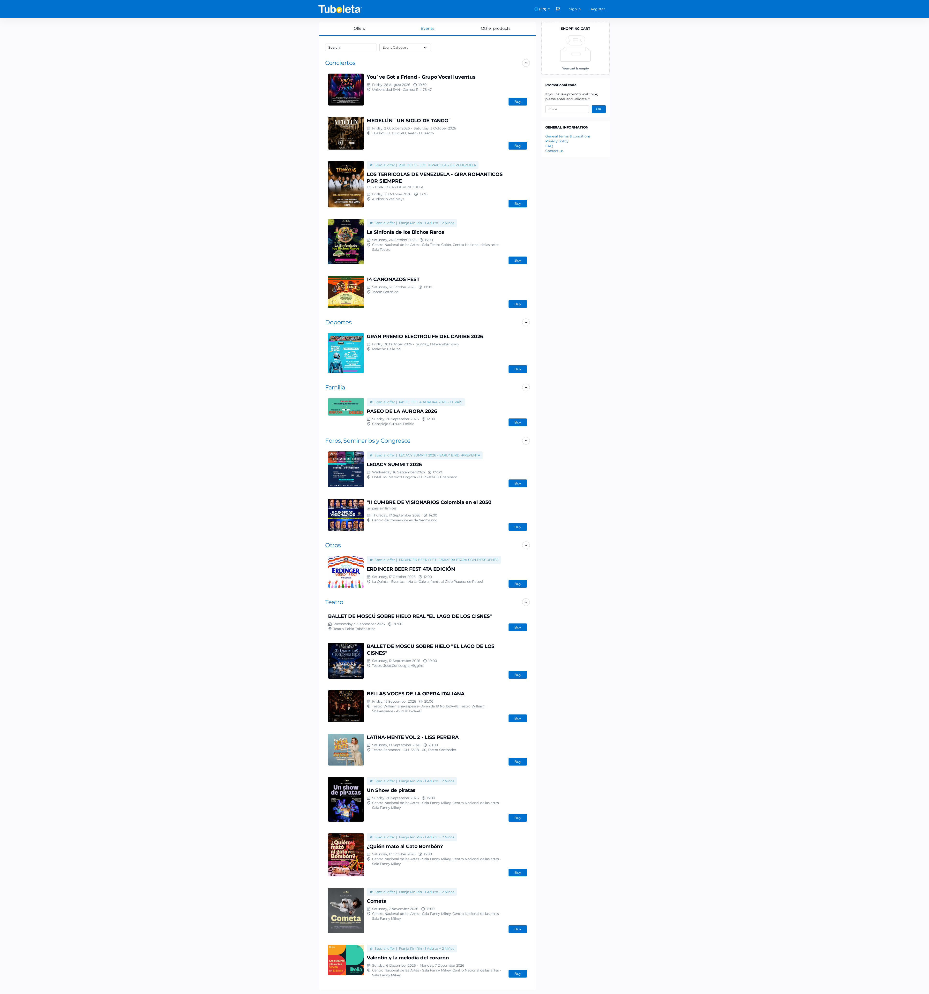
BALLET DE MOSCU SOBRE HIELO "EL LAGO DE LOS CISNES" (430, 649)
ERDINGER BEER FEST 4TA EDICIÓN (411, 569)
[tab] (427, 28)
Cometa (376, 901)
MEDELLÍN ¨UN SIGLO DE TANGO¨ (409, 120)
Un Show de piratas (391, 790)
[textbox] (350, 47)
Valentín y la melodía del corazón (408, 958)
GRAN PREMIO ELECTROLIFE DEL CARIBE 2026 (425, 336)
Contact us (554, 151)
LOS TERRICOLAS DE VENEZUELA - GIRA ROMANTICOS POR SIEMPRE (434, 177)
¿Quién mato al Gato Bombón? (405, 846)
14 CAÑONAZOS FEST (393, 279)
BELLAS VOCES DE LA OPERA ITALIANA (415, 694)
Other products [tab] (495, 28)
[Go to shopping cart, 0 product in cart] (557, 9)
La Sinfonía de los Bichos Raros (405, 232)
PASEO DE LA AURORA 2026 (402, 411)
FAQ (549, 146)
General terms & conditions (567, 136)
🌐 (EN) (542, 9)
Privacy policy (557, 141)
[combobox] (348, 47)
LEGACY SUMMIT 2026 (394, 464)
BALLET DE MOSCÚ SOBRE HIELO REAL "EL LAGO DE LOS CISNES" (410, 616)
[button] (340, 62)
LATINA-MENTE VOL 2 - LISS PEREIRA (413, 737)
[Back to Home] (365, 9)
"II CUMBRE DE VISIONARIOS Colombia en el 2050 (429, 502)
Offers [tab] (359, 28)
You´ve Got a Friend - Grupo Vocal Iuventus (421, 77)
